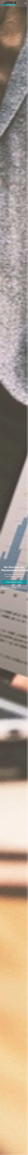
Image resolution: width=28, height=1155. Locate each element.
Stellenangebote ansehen (14, 582)
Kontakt (14, 587)
